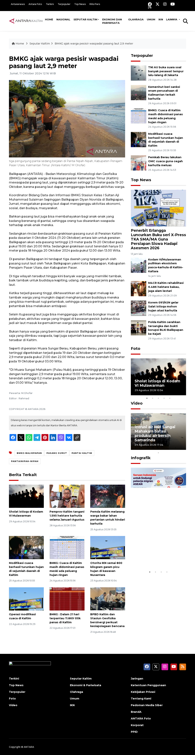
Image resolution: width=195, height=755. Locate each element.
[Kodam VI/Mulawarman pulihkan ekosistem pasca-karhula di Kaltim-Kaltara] (138, 265)
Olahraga (136, 19)
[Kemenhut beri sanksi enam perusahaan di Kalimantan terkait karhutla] (138, 92)
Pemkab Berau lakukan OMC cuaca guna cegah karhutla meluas (165, 161)
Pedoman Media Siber (147, 705)
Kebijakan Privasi (143, 692)
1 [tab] (147, 398)
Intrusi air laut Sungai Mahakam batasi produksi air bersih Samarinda (155, 433)
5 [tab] (170, 398)
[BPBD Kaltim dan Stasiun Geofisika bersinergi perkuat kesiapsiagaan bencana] (107, 598)
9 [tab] (181, 448)
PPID (134, 732)
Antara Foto (35, 4)
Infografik (141, 458)
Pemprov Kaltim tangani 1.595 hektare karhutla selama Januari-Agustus (67, 515)
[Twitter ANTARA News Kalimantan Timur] (157, 4)
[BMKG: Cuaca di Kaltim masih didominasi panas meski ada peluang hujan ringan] (67, 547)
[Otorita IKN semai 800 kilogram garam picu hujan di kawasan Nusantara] (107, 547)
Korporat (137, 725)
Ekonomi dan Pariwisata (112, 21)
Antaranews (18, 4)
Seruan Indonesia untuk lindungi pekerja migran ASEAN (157, 554)
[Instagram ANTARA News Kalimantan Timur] (165, 4)
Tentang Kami (141, 698)
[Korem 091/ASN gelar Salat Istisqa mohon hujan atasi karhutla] (138, 308)
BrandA (136, 712)
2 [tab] (153, 398)
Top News (80, 4)
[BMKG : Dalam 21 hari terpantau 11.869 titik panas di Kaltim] (67, 598)
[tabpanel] (158, 376)
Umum (151, 19)
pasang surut (56, 453)
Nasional (63, 19)
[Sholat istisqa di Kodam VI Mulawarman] (26, 496)
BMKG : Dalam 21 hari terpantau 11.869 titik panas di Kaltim (65, 618)
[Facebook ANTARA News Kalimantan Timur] (150, 4)
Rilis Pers (95, 4)
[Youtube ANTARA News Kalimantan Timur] (172, 4)
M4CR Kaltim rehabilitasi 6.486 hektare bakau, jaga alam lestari (166, 287)
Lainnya (172, 19)
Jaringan (137, 678)
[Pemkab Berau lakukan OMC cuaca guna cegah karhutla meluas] (138, 163)
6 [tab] (164, 448)
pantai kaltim (82, 453)
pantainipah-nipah (24, 461)
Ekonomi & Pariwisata (85, 685)
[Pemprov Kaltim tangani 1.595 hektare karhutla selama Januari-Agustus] (67, 496)
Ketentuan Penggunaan (148, 685)
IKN (160, 19)
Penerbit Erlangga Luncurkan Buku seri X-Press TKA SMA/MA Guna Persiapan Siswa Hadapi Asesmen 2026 (158, 239)
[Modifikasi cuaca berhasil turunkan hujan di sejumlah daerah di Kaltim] (26, 547)
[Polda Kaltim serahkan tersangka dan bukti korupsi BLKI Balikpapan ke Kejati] (138, 327)
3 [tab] (158, 398)
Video (137, 403)
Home (49, 19)
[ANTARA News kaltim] (26, 20)
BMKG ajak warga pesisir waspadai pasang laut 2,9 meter (94, 43)
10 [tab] (158, 453)
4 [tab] (164, 398)
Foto (135, 348)
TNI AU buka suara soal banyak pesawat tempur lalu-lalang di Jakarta (166, 71)
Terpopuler (64, 4)
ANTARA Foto (141, 718)
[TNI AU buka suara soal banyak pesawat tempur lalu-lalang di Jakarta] (138, 73)
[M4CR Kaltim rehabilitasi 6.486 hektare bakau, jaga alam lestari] (138, 288)
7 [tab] (170, 448)
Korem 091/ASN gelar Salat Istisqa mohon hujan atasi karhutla (163, 306)
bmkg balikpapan (29, 453)
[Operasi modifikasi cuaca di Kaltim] (26, 598)
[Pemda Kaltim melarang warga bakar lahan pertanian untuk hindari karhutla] (107, 496)
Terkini (50, 4)
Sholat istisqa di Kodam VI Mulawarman (157, 383)
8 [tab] (175, 448)
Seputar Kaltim (85, 19)
